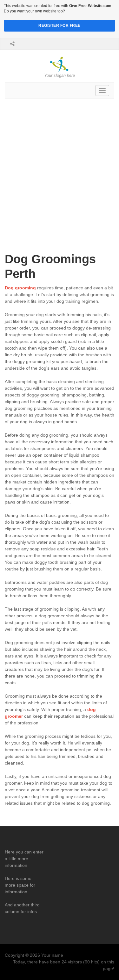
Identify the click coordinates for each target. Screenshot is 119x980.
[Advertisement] (59, 170)
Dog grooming (20, 287)
